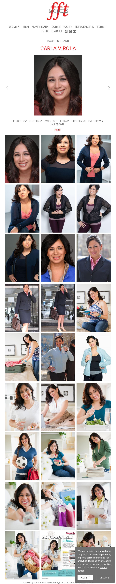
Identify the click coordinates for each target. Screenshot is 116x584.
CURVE (55, 26)
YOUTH (67, 26)
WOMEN (14, 26)
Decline (104, 577)
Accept (85, 577)
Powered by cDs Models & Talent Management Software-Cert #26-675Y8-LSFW (58, 582)
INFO (44, 31)
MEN (25, 26)
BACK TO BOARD (58, 41)
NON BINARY (40, 26)
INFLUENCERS (84, 26)
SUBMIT (102, 26)
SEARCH (56, 31)
